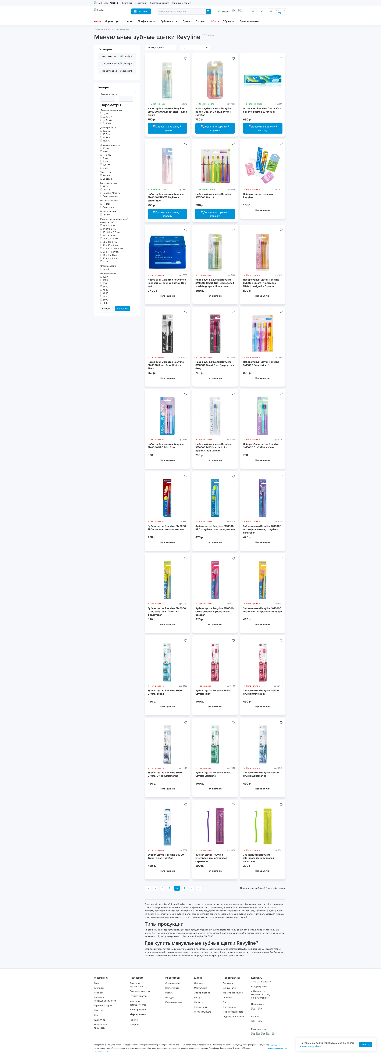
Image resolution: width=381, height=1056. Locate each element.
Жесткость (105, 172)
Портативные (172, 988)
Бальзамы (228, 983)
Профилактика (146, 21)
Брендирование (249, 21)
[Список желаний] (185, 58)
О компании (141, 3)
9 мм (105, 168)
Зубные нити (229, 988)
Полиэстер (108, 207)
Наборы (214, 21)
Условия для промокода (100, 1026)
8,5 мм (106, 164)
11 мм (105, 151)
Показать (122, 308)
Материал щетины (109, 200)
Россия (106, 214)
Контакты (127, 3)
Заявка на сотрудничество (138, 1003)
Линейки (134, 1019)
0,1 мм (105, 113)
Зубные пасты (169, 21)
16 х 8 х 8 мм (109, 225)
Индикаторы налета (233, 1011)
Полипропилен (110, 196)
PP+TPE (106, 189)
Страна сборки (108, 266)
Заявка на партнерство (136, 985)
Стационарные (172, 983)
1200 (105, 280)
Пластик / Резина (111, 193)
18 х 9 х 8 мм (109, 235)
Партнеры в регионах (141, 991)
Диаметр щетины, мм (111, 110)
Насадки (169, 997)
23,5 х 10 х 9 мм (111, 251)
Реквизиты (99, 992)
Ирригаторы (112, 21)
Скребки (227, 997)
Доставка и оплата (159, 3)
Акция (97, 21)
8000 (105, 303)
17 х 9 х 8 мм (109, 229)
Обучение (228, 21)
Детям (186, 21)
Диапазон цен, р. (108, 94)
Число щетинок (108, 273)
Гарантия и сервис (181, 3)
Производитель (108, 211)
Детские (198, 983)
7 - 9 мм (106, 155)
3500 (105, 283)
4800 (105, 293)
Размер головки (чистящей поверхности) (114, 220)
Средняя (107, 178)
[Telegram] (234, 11)
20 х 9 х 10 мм (110, 238)
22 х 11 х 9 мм (109, 242)
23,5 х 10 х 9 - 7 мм (112, 248)
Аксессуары (200, 1007)
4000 (105, 290)
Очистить (107, 308)
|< (148, 888)
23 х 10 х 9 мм (110, 245)
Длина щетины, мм (110, 145)
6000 (105, 296)
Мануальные (200, 988)
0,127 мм (107, 120)
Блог (96, 1015)
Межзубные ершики (233, 992)
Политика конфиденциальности (105, 999)
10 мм (105, 148)
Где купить (99, 1019)
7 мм (105, 158)
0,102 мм (107, 116)
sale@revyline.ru (259, 986)
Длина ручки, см (108, 127)
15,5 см (106, 137)
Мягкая (106, 175)
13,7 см (106, 134)
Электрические (202, 992)
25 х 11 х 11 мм (110, 255)
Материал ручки (108, 183)
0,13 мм (106, 123)
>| (199, 888)
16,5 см (106, 140)
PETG (105, 186)
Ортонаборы (229, 1007)
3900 (105, 286)
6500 (105, 299)
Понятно (365, 1044)
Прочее (200, 21)
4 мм (105, 261)
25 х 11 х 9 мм (109, 258)
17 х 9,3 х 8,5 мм (111, 232)
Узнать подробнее (310, 1046)
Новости (98, 1010)
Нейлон (106, 204)
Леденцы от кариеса (233, 1016)
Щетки (129, 21)
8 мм (105, 161)
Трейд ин (134, 1024)
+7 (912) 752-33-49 (261, 981)
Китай (105, 269)
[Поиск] (208, 11)
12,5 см (106, 131)
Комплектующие (173, 1002)
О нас (97, 983)
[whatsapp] (240, 11)
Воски (226, 1002)
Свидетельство (101, 1051)
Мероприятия (138, 1014)
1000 (105, 276)
